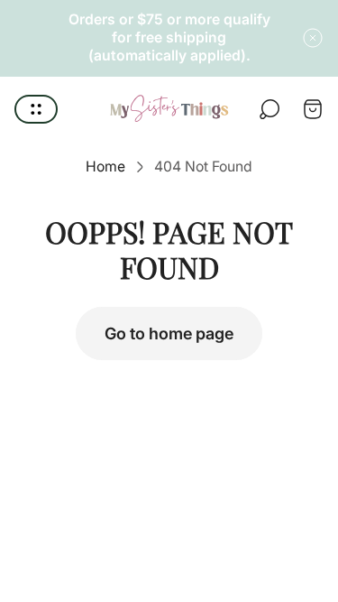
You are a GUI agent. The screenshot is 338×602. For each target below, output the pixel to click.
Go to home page (169, 333)
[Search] (269, 109)
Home (105, 166)
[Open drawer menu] (36, 109)
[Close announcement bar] (313, 38)
